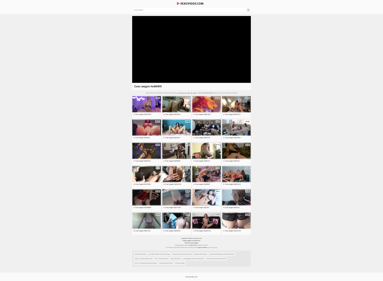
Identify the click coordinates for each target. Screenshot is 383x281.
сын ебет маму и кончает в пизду (159, 254)
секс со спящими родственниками (146, 263)
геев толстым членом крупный (216, 258)
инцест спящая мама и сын (143, 258)
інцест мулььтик (176, 258)
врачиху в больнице (200, 254)
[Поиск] (248, 10)
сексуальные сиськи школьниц (182, 254)
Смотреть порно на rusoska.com (192, 238)
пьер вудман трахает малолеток (193, 258)
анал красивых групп (166, 263)
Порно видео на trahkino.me (191, 240)
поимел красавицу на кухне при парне (221, 254)
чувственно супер (140, 254)
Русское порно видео (191, 243)
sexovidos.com (192, 3)
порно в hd (192, 245)
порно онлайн (202, 247)
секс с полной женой (161, 258)
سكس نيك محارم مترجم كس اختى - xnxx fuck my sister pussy (194, 93)
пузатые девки (179, 263)
